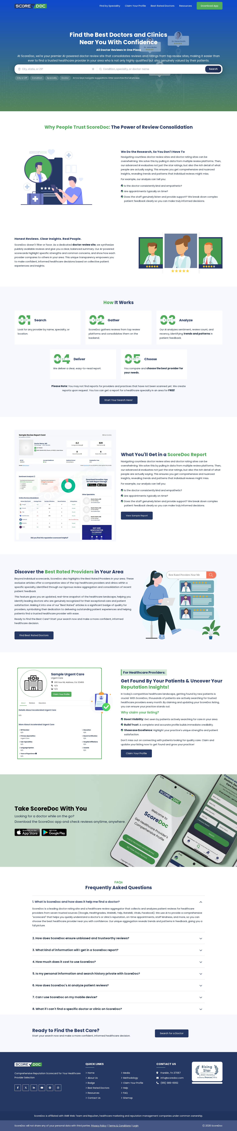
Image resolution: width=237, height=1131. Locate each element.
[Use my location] (93, 69)
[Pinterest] (50, 1088)
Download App (209, 5)
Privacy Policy (98, 1125)
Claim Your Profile (135, 5)
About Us (93, 1077)
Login (135, 1125)
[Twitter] (26, 1088)
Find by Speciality (110, 5)
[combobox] (55, 69)
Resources (185, 5)
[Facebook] (18, 1088)
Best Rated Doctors (162, 5)
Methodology (130, 1077)
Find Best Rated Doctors (34, 635)
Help (125, 1088)
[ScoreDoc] (31, 5)
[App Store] (27, 832)
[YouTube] (42, 1088)
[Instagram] (58, 1088)
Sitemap (128, 1098)
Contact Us (94, 1098)
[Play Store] (54, 832)
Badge (91, 1083)
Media (126, 1072)
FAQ (125, 1093)
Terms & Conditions (119, 1125)
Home (91, 1072)
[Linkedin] (34, 1088)
